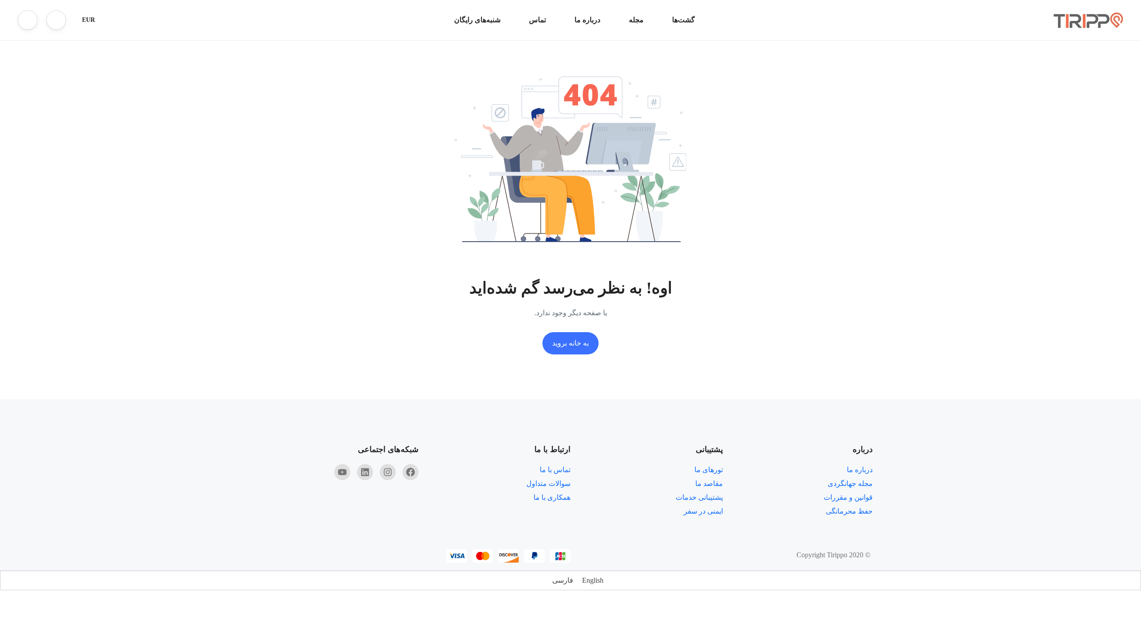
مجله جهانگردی (850, 483)
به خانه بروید (570, 343)
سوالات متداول (548, 483)
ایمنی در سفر (703, 511)
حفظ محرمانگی (849, 511)
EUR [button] (88, 19)
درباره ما (587, 20)
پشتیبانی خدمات (699, 497)
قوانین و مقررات (848, 497)
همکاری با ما (552, 497)
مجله (636, 20)
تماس (537, 20)
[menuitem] (593, 580)
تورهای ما (708, 469)
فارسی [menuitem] (562, 580)
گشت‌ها (683, 20)
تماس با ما (555, 469)
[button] (56, 20)
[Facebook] (410, 472)
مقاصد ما (709, 483)
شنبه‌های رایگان (477, 20)
